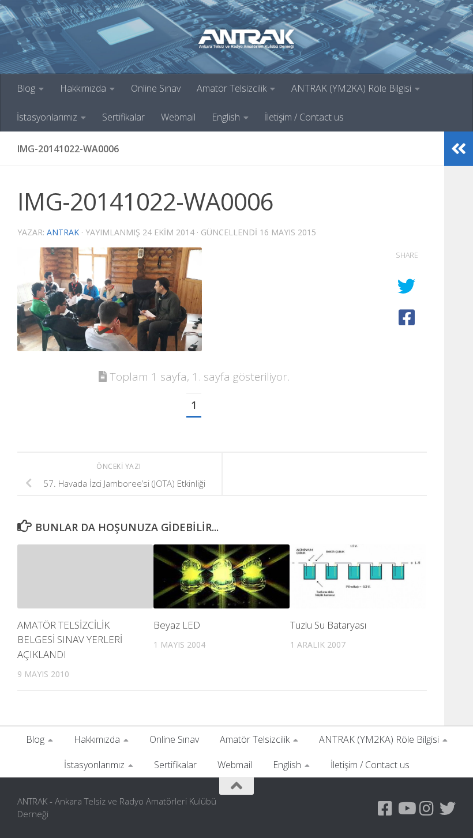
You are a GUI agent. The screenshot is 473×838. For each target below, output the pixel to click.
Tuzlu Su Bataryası (328, 625)
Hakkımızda (83, 88)
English (226, 117)
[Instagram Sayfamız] (427, 809)
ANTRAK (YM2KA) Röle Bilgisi (351, 88)
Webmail (178, 117)
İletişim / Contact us (304, 117)
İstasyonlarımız (47, 117)
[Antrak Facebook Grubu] (385, 809)
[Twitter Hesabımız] (448, 809)
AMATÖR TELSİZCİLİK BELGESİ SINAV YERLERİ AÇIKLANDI (69, 639)
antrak (63, 232)
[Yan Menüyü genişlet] (458, 148)
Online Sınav (156, 88)
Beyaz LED (176, 625)
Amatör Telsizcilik (231, 88)
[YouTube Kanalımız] (406, 809)
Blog (26, 88)
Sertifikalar (123, 117)
